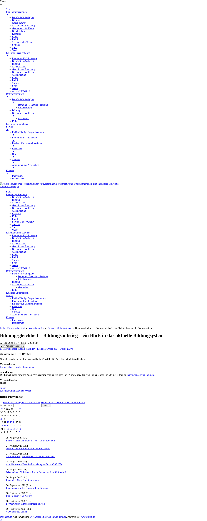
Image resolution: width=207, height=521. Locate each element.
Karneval (16, 213)
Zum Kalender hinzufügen (12, 346)
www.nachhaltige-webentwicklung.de (48, 517)
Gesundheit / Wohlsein (23, 208)
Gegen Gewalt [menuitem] (19, 23)
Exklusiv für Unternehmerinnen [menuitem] (27, 144)
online (3, 388)
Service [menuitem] (9, 128)
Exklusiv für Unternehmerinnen (27, 303)
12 (8, 422)
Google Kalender (26, 348)
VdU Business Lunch (16, 511)
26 (8, 429)
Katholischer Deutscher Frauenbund (17, 367)
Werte (15, 230)
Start (8, 191)
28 (14, 429)
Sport (14, 227)
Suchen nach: (6, 405)
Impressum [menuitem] (17, 176)
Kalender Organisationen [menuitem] (18, 54)
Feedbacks (17, 306)
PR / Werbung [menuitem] (25, 107)
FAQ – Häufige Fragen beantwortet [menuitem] (29, 133)
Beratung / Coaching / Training (33, 276)
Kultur (15, 216)
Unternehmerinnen (15, 271)
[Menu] (1, 4)
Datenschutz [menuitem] (18, 178)
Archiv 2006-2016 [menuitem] (21, 91)
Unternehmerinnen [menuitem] (15, 95)
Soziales (16, 224)
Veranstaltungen (36, 328)
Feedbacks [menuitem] (17, 150)
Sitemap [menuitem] (16, 160)
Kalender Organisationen (18, 232)
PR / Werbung (25, 279)
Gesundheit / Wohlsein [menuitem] (23, 28)
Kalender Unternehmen (17, 292)
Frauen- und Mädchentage (24, 235)
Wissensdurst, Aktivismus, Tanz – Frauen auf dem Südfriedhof (36, 472)
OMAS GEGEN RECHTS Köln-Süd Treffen (28, 448)
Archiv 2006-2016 (21, 268)
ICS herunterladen (8, 348)
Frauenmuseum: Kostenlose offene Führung (27, 488)
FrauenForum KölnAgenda (19, 496)
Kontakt (10, 317)
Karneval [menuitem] (16, 33)
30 (20, 429)
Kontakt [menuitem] (10, 171)
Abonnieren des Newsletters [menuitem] (25, 166)
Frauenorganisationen (16, 194)
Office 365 (52, 348)
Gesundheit (23, 287)
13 (11, 422)
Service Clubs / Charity (23, 221)
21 (14, 425)
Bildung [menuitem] (16, 20)
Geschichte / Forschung (23, 205)
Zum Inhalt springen (9, 186)
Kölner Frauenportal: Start (12, 328)
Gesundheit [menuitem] (23, 118)
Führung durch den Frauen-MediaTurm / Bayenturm (31, 440)
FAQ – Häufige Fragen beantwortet (29, 298)
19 (8, 425)
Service (9, 295)
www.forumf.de (87, 517)
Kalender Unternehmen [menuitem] (17, 124)
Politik (15, 219)
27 (11, 429)
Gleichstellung (19, 210)
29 (17, 429)
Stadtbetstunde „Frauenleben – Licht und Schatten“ (30, 456)
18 (5, 425)
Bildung (16, 200)
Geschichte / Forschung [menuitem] (23, 25)
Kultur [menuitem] (15, 36)
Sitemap (16, 312)
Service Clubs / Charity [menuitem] (23, 42)
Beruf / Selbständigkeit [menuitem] (23, 17)
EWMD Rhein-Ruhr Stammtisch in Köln (25, 503)
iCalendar (41, 348)
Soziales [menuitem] (16, 44)
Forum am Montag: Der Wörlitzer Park (21, 402)
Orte (14, 309)
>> (20, 409)
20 (11, 425)
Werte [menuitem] (15, 50)
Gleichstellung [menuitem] (19, 31)
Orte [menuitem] (14, 155)
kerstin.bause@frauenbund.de (141, 375)
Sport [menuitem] (14, 47)
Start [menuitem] (8, 9)
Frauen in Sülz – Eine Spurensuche (23, 480)
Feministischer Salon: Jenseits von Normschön (63, 402)
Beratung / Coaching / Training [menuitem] (33, 105)
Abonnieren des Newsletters (25, 314)
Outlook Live (66, 348)
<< (1, 409)
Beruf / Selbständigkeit (23, 197)
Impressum (17, 320)
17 (1, 425)
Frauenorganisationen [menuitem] (16, 13)
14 (14, 422)
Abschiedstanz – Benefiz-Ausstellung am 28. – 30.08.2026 (34, 464)
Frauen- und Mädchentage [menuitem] (24, 58)
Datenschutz (18, 323)
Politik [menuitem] (15, 39)
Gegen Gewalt (19, 202)
